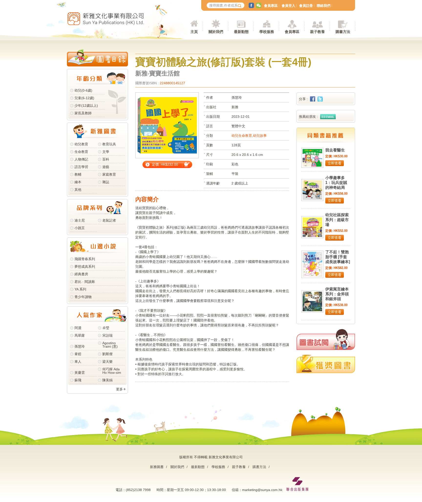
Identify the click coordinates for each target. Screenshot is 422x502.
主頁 (194, 32)
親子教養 (239, 467)
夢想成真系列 (84, 266)
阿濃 (77, 328)
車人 (77, 361)
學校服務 (266, 32)
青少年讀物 (83, 297)
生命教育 (81, 152)
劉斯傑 (107, 354)
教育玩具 (109, 144)
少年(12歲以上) (86, 105)
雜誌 (105, 182)
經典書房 (81, 274)
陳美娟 (107, 380)
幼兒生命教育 (242, 136)
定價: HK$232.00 (165, 164)
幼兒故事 (260, 136)
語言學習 (81, 167)
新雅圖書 (157, 467)
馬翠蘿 (79, 335)
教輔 (77, 174)
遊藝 (105, 167)
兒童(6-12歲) (85, 98)
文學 (105, 152)
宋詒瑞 (107, 335)
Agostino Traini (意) (110, 344)
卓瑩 (105, 328)
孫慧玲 (79, 346)
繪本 (77, 182)
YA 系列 (80, 289)
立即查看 (334, 163)
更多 (119, 389)
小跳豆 (79, 228)
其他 (77, 190)
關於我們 (177, 467)
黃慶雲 (79, 372)
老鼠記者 (109, 220)
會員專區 (271, 6)
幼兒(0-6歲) (83, 90)
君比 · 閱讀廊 (84, 282)
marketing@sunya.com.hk (262, 490)
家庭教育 (109, 174)
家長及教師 (83, 113)
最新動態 (198, 467)
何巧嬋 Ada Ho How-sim (111, 370)
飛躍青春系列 (84, 259)
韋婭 (77, 354)
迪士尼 (79, 220)
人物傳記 (81, 159)
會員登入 (288, 6)
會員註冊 (306, 6)
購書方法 (259, 467)
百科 (105, 159)
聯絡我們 (323, 6)
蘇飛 (77, 380)
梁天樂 (107, 361)
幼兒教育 (81, 144)
